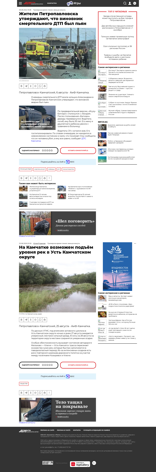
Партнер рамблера (61, 463)
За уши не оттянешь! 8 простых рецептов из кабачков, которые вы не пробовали (122, 314)
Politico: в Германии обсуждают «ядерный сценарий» (120, 142)
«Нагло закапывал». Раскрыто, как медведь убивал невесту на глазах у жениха (122, 338)
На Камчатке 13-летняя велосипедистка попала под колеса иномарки (40, 196)
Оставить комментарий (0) (78, 150)
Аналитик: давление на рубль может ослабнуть (122, 126)
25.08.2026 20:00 (25, 243)
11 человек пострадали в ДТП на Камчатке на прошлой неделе (41, 203)
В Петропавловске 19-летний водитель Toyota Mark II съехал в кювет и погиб (80, 196)
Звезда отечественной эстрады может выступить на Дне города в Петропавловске (117, 18)
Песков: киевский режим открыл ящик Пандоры (120, 134)
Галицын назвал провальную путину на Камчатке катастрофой (117, 38)
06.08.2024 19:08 (25, 10)
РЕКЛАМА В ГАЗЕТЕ (63, 430)
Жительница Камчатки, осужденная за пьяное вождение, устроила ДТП (42, 188)
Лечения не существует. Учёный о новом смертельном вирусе (121, 95)
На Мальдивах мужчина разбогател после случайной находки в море (121, 158)
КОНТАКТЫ (77, 430)
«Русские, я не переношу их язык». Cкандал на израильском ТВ (121, 150)
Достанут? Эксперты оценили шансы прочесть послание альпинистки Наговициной (122, 72)
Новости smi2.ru (27, 236)
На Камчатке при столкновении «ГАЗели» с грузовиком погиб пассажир (80, 188)
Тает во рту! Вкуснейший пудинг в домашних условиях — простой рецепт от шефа (121, 88)
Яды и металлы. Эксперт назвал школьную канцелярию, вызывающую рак (120, 298)
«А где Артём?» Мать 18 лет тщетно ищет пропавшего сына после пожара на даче (121, 330)
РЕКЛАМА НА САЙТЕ (47, 430)
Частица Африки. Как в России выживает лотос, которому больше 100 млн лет (121, 322)
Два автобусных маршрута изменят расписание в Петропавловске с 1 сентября (117, 28)
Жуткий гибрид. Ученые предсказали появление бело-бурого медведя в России (122, 112)
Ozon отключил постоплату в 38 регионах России (117, 47)
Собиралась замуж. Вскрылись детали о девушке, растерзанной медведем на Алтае (121, 80)
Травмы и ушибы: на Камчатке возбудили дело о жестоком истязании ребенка (117, 57)
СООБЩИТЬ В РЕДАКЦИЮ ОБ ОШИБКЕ (96, 430)
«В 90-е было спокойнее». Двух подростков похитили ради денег (121, 305)
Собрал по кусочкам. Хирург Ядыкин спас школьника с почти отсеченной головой (122, 104)
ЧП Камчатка (24, 80)
